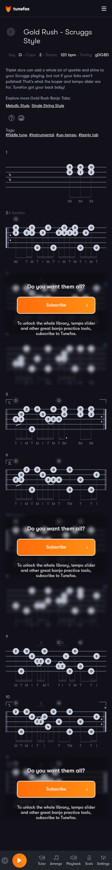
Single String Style (48, 105)
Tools (89, 864)
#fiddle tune (16, 134)
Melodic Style (17, 105)
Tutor (42, 864)
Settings (103, 864)
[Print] (22, 118)
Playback (73, 864)
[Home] (23, 9)
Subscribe (56, 305)
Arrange (56, 864)
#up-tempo (66, 134)
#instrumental (41, 134)
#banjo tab (88, 134)
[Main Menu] (104, 8)
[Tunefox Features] (10, 118)
